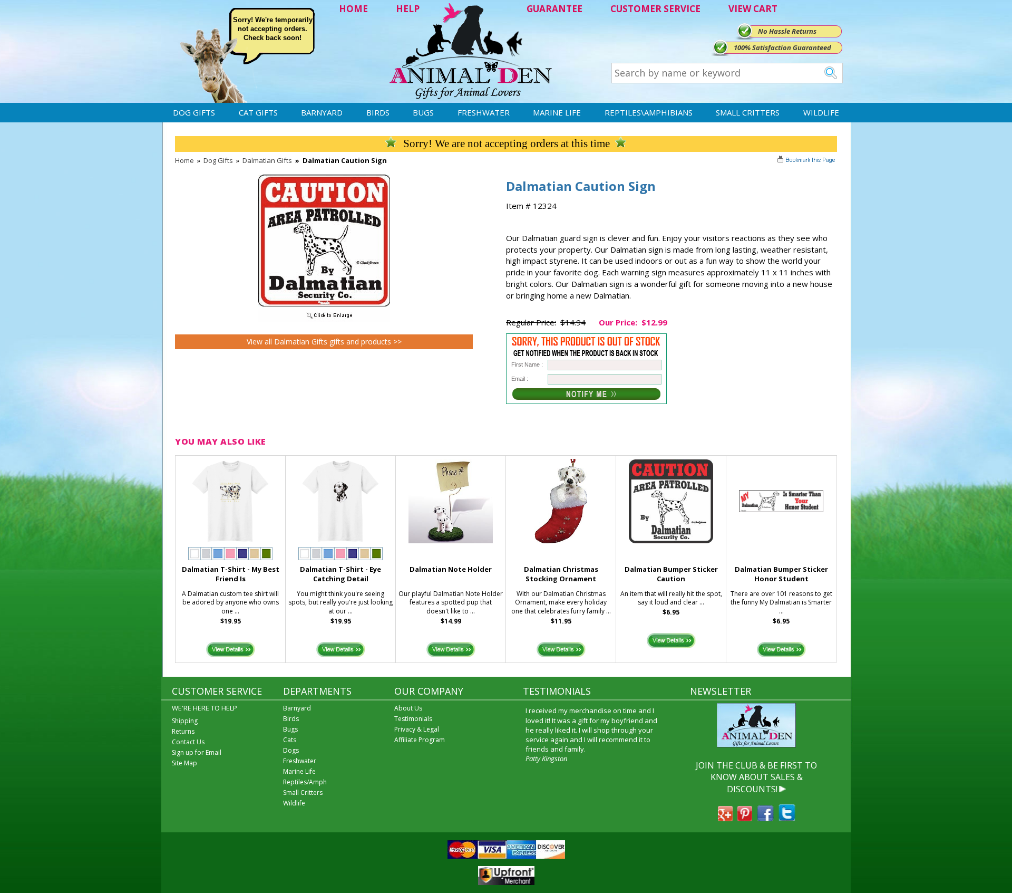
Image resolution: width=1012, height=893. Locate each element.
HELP (408, 9)
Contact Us (188, 741)
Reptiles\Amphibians (649, 112)
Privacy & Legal (416, 729)
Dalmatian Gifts (267, 160)
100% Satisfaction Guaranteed (782, 47)
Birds (378, 112)
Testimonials (413, 718)
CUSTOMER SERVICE (655, 9)
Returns (183, 731)
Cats (289, 739)
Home (184, 160)
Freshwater (484, 112)
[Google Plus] (725, 818)
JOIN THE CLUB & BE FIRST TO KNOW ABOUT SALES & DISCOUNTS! (756, 777)
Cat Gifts (258, 112)
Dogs (291, 750)
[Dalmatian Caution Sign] (324, 319)
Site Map (184, 762)
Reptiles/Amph (305, 781)
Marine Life (557, 112)
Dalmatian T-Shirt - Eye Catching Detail (340, 574)
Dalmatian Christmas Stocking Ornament (561, 574)
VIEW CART (752, 9)
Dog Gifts (194, 112)
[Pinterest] (745, 818)
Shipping (185, 720)
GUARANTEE (554, 9)
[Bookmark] (807, 161)
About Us (408, 708)
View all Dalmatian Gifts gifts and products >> (324, 342)
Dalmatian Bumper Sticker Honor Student (781, 574)
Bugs (423, 112)
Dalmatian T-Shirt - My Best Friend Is (230, 574)
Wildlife (821, 112)
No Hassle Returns (787, 31)
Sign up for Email (196, 752)
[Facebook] (765, 818)
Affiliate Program (419, 739)
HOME (353, 9)
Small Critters (748, 112)
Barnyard (322, 112)
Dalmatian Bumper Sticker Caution (671, 574)
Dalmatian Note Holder (451, 569)
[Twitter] (787, 818)
